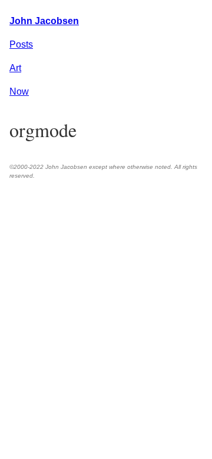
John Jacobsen (44, 21)
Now (19, 92)
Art (15, 68)
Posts (21, 44)
